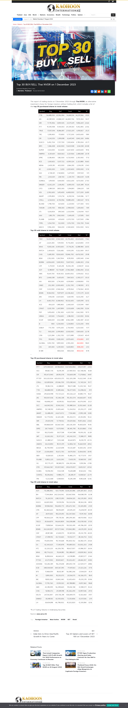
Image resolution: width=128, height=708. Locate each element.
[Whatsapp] (109, 91)
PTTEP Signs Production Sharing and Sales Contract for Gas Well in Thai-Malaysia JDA (80, 656)
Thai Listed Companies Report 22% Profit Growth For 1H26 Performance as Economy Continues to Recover (46, 656)
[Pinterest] (105, 91)
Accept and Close (112, 705)
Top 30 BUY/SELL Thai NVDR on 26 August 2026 (52, 666)
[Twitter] (112, 1)
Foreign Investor (41, 620)
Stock (75, 620)
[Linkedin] (102, 91)
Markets (20, 24)
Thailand (28, 91)
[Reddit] (98, 91)
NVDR (63, 620)
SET (69, 620)
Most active (54, 620)
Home (15, 24)
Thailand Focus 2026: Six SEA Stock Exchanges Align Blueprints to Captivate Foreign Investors (80, 668)
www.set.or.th (42, 614)
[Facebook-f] (109, 1)
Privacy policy (100, 705)
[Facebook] (92, 91)
